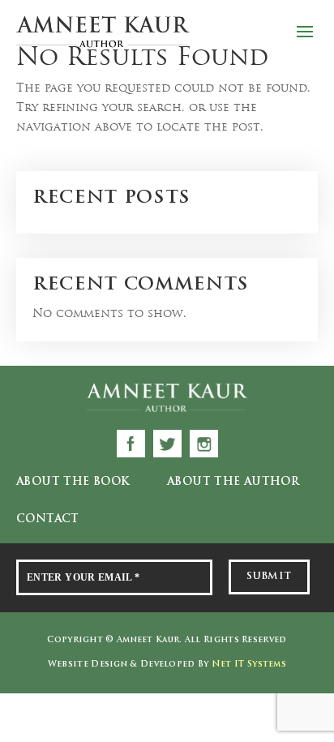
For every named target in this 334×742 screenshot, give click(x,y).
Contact (47, 519)
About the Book (72, 482)
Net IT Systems (249, 664)
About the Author (233, 482)
